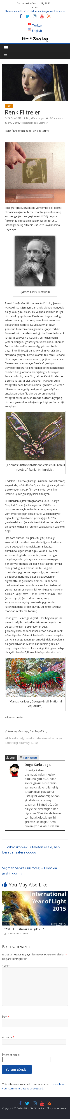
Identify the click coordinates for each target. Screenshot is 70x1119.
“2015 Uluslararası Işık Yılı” (24, 929)
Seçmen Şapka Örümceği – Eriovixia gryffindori (29, 870)
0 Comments (55, 118)
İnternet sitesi (11, 1054)
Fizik (9, 105)
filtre (17, 122)
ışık (36, 122)
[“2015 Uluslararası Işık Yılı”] (35, 893)
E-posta (8, 1037)
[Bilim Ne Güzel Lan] (35, 38)
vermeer (43, 122)
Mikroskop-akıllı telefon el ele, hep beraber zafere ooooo (31, 849)
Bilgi (12, 757)
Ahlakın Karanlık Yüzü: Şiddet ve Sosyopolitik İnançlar (35, 11)
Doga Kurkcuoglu (35, 118)
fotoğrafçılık (27, 122)
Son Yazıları (30, 757)
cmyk (10, 122)
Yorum (6, 965)
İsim (5, 1017)
